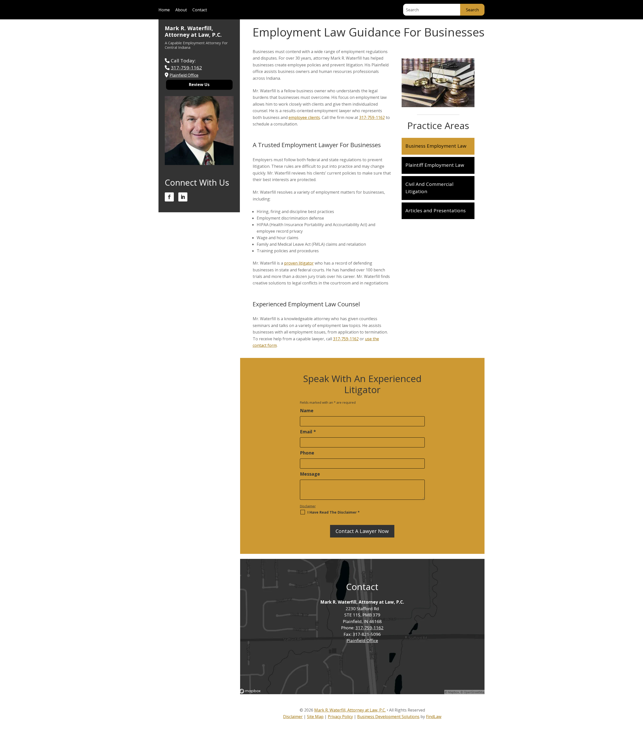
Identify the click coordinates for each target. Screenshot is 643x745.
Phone (307, 453)
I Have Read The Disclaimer (333, 512)
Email (308, 432)
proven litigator (299, 263)
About (181, 10)
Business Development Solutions (388, 716)
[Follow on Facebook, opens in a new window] (169, 196)
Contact (199, 10)
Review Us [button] (199, 84)
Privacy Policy (340, 716)
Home (164, 10)
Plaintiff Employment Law (434, 165)
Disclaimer (308, 506)
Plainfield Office (362, 640)
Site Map (315, 716)
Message (310, 474)
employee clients (304, 117)
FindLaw (433, 716)
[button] (637, 708)
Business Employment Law (435, 146)
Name (306, 410)
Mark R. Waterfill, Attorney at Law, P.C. (193, 31)
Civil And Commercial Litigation (429, 188)
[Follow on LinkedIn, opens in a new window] (182, 196)
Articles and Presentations (435, 210)
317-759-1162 (372, 117)
